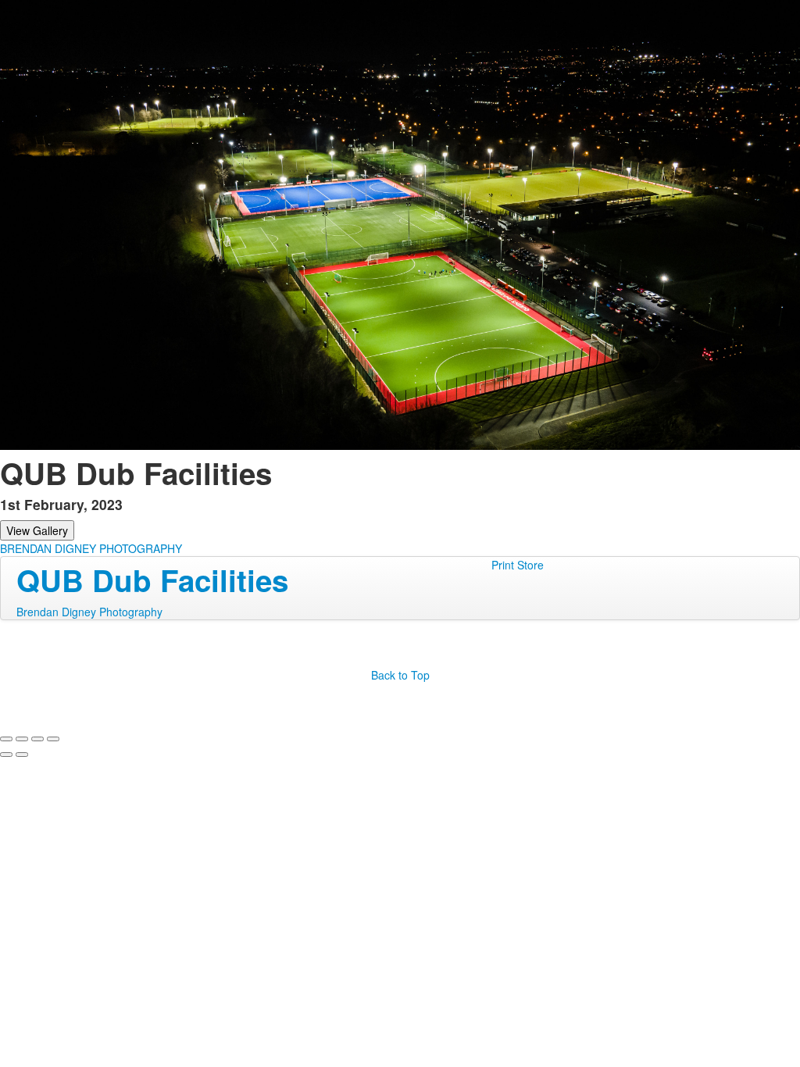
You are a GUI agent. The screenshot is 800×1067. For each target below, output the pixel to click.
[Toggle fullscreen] (37, 739)
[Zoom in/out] (53, 739)
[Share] (22, 739)
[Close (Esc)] (6, 739)
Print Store (517, 565)
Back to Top (400, 675)
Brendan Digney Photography (89, 611)
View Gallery (37, 530)
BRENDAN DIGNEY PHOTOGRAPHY (91, 548)
